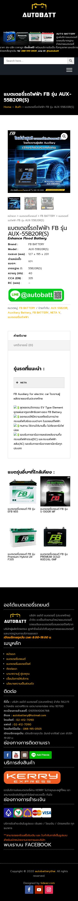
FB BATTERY (47, 216)
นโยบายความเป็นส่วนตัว (20, 684)
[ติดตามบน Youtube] (39, 889)
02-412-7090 (25, 720)
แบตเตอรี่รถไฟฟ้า (18, 317)
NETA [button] (23, 382)
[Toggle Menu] (69, 70)
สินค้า (18, 107)
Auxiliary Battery (19, 313)
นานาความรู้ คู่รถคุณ (18, 674)
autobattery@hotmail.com (29, 715)
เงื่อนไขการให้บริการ (17, 679)
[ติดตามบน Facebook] (29, 889)
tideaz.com (48, 883)
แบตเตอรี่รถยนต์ (28, 216)
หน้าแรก (12, 216)
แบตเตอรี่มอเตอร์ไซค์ (18, 664)
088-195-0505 (32, 729)
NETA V (55, 313)
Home (7, 107)
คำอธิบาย (20, 335)
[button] (64, 136)
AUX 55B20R (59, 308)
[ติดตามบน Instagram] (49, 889)
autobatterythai (45, 871)
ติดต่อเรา (11, 669)
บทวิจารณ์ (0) (23, 345)
